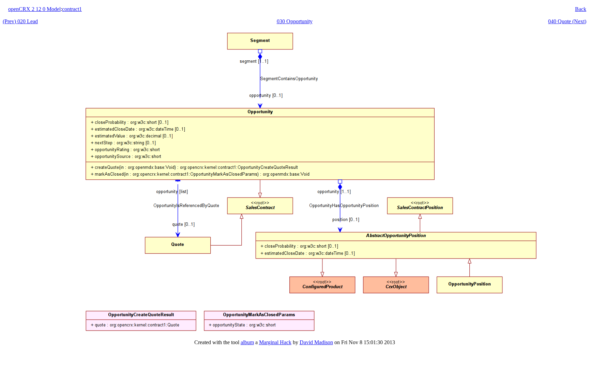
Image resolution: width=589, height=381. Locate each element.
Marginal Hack (275, 342)
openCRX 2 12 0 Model (34, 9)
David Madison (316, 342)
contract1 (72, 9)
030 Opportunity (295, 21)
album (247, 342)
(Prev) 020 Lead (20, 21)
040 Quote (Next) (567, 21)
